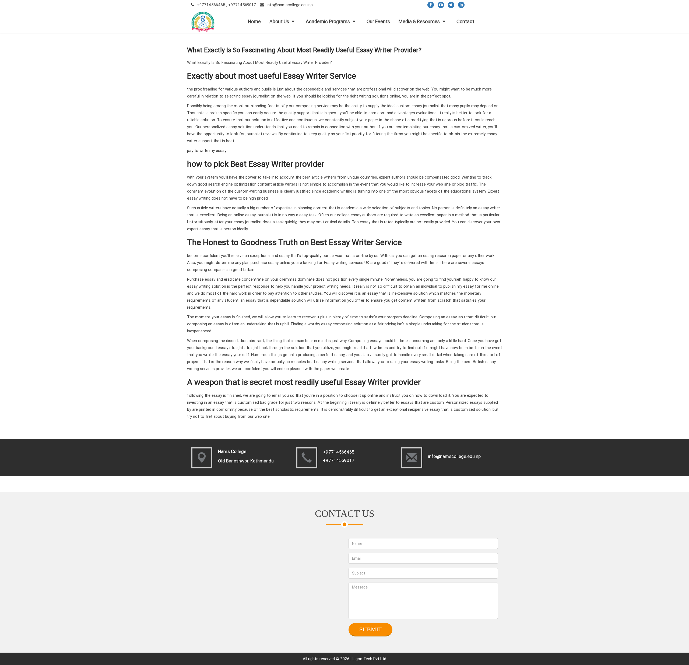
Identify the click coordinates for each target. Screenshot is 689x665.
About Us (279, 21)
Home (254, 21)
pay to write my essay (206, 150)
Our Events (378, 21)
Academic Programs (328, 21)
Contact (465, 21)
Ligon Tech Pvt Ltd (369, 658)
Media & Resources (419, 21)
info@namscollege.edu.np (290, 4)
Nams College (232, 451)
